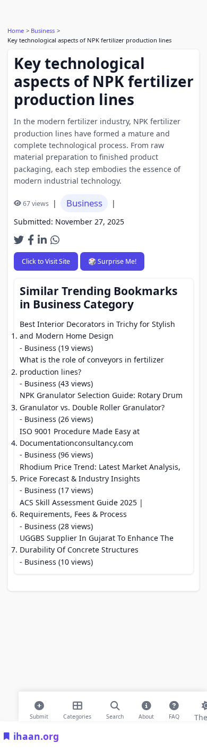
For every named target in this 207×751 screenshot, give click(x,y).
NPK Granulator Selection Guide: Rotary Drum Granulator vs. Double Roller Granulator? (101, 401)
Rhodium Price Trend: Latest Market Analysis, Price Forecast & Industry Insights (100, 473)
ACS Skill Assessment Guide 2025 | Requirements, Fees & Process (81, 508)
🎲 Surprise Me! (112, 261)
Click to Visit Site (46, 261)
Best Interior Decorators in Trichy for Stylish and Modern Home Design (97, 330)
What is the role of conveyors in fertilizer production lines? (92, 365)
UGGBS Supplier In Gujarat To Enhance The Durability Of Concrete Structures (97, 544)
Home (15, 30)
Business (43, 30)
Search (115, 714)
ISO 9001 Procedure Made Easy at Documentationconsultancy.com (80, 437)
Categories (77, 714)
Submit (39, 714)
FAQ (174, 714)
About (146, 714)
